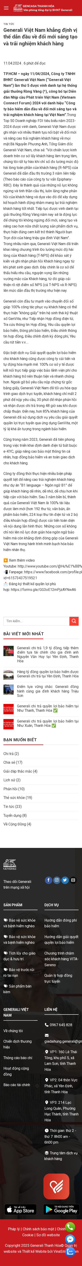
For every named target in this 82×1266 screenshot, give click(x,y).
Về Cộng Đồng (14, 824)
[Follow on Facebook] (48, 880)
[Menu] (6, 8)
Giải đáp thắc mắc (17, 771)
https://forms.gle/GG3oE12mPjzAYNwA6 (43, 589)
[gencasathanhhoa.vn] (43, 8)
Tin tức (8, 24)
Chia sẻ (9, 762)
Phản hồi (10, 789)
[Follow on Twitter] (65, 880)
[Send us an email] (73, 880)
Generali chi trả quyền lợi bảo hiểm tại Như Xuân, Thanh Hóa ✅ (48, 723)
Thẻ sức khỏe (14, 797)
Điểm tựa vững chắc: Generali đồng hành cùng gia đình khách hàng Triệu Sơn (48, 691)
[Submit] (74, 621)
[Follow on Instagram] (57, 880)
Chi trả (8, 754)
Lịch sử (9, 780)
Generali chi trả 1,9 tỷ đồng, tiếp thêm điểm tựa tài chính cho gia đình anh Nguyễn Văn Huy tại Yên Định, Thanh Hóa (48, 654)
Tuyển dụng (12, 815)
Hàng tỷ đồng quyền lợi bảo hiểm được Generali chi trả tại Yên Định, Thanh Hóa (48, 674)
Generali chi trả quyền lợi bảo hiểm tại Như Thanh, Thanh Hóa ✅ (48, 708)
